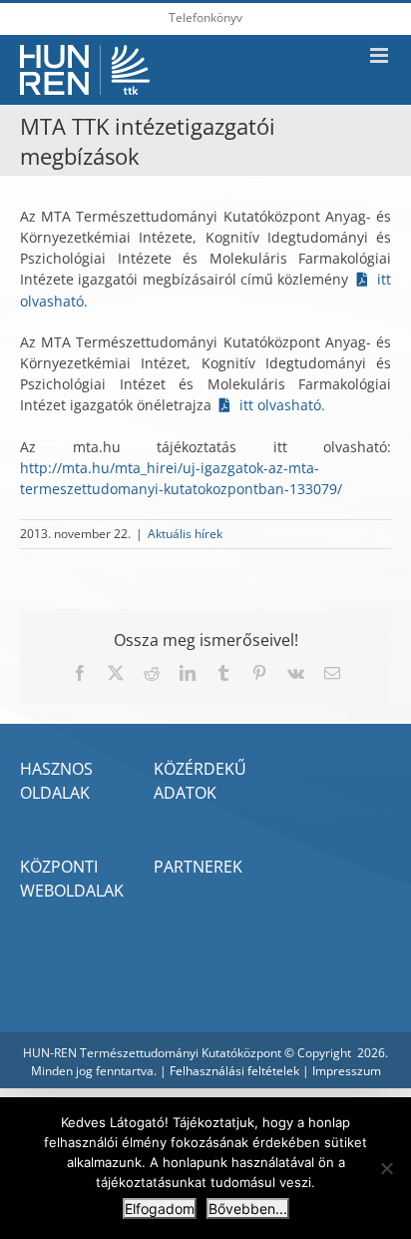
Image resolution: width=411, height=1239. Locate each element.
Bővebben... (247, 1208)
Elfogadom (160, 1208)
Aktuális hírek (185, 533)
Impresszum (346, 1070)
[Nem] (386, 1168)
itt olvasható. (280, 404)
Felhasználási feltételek (234, 1070)
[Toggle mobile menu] (380, 55)
